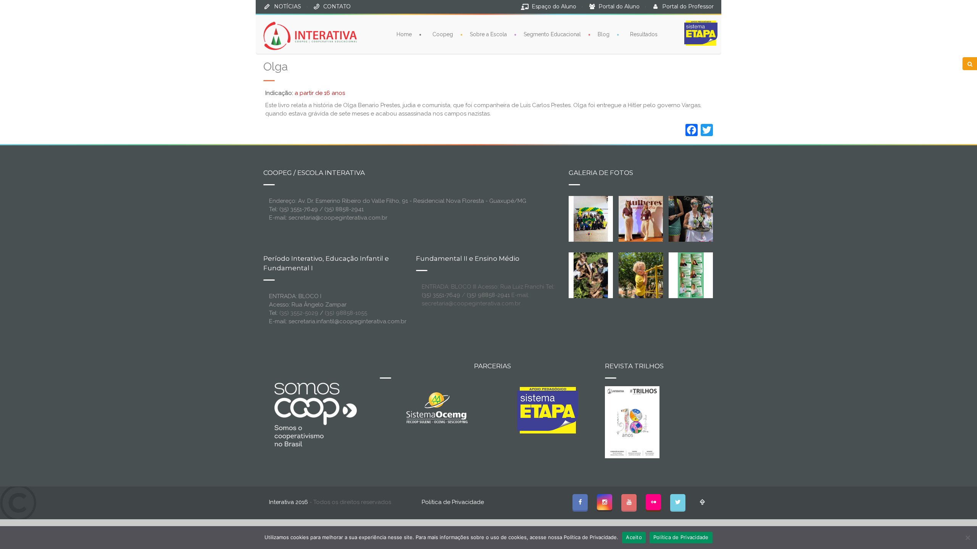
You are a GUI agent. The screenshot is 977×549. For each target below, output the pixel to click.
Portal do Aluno (619, 6)
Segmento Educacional (552, 34)
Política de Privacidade (453, 502)
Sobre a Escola (488, 34)
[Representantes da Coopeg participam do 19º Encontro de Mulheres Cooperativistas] (647, 218)
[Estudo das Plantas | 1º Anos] (591, 275)
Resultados (644, 34)
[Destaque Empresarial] (315, 414)
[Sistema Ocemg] (437, 407)
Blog (603, 34)
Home (404, 34)
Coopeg (442, 34)
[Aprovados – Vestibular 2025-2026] (691, 275)
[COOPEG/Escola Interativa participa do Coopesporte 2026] (703, 218)
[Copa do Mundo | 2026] (591, 218)
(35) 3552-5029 (298, 313)
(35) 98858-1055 (346, 313)
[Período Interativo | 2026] (641, 275)
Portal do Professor (688, 6)
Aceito (634, 537)
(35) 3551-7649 (441, 295)
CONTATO (337, 6)
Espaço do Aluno (554, 6)
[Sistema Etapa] (547, 412)
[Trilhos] (632, 422)
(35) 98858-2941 (488, 295)
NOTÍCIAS (287, 6)
